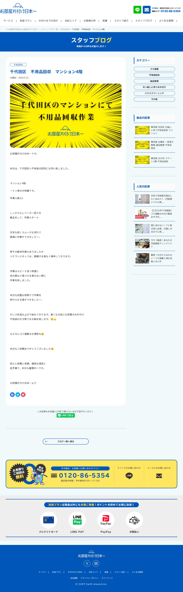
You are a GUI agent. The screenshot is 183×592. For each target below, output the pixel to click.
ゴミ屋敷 (154, 69)
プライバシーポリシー (89, 578)
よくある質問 (166, 21)
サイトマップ (107, 578)
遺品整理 (154, 81)
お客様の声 (90, 21)
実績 (105, 21)
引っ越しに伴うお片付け (154, 87)
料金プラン (26, 21)
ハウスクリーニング (154, 93)
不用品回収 (18, 64)
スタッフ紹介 (121, 21)
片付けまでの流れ (48, 21)
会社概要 (74, 578)
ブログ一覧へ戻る (65, 442)
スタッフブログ (143, 21)
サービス (8, 21)
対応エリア (71, 21)
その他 (154, 99)
